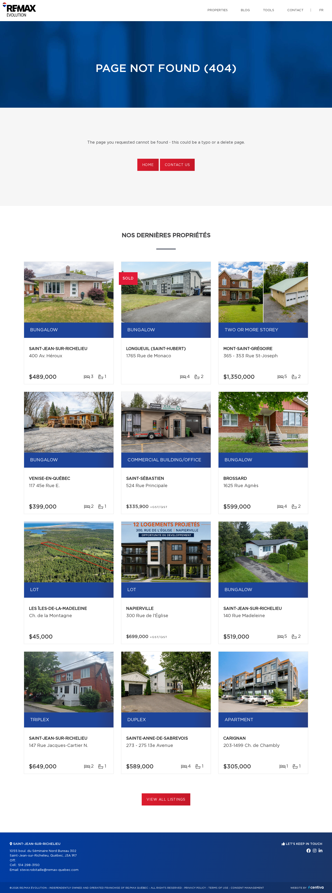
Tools (268, 10)
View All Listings (166, 799)
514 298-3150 (29, 865)
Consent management (247, 888)
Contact (295, 10)
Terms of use (218, 888)
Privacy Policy (195, 888)
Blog (245, 10)
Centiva (316, 887)
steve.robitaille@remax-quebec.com (49, 870)
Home (148, 165)
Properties (218, 10)
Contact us (177, 165)
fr (321, 10)
